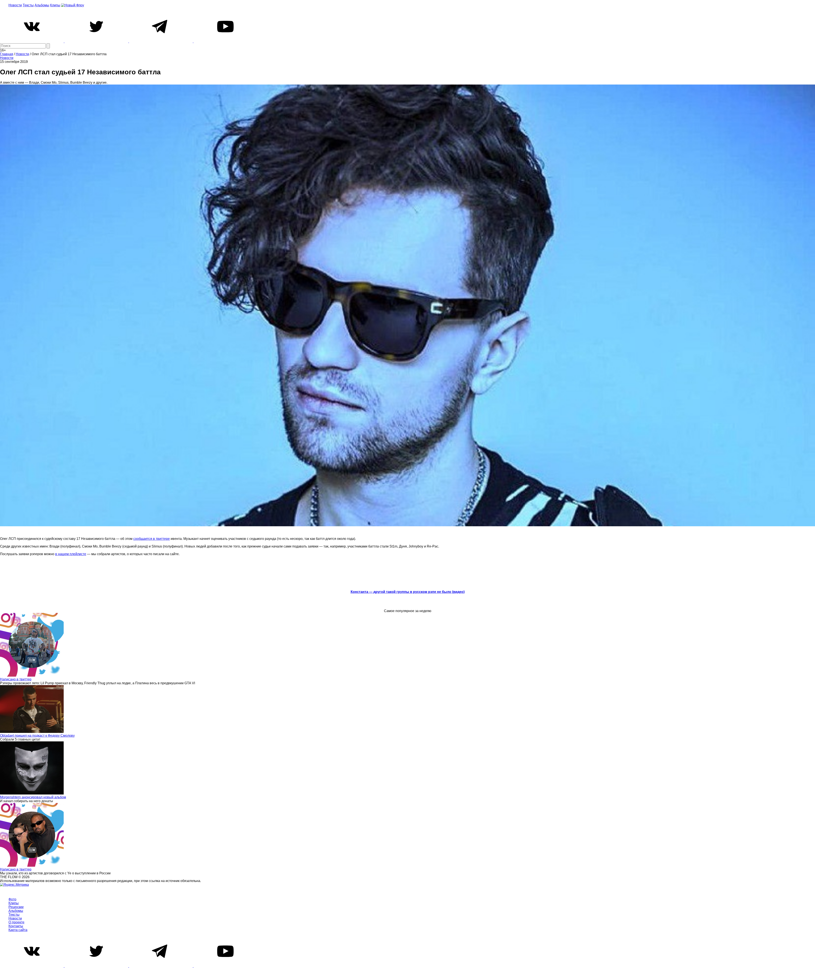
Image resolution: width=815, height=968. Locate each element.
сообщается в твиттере (151, 538)
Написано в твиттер (15, 679)
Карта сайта (17, 930)
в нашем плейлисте (70, 554)
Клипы (55, 5)
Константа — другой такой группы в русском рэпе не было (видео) (408, 592)
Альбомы (42, 5)
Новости (15, 5)
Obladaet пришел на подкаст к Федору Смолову (37, 735)
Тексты (28, 5)
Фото (12, 899)
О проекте (16, 922)
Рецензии (16, 907)
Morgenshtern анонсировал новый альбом (33, 797)
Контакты (15, 926)
